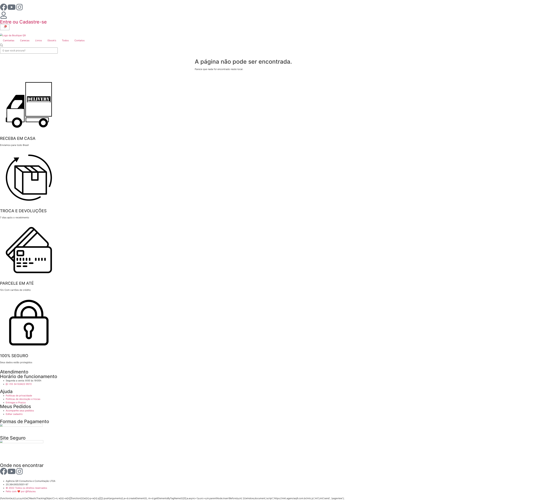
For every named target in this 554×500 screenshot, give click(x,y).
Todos (65, 40)
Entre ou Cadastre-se (23, 22)
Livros (38, 40)
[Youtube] (11, 7)
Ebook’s (52, 40)
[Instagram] (19, 7)
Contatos (79, 40)
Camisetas (8, 40)
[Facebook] (3, 7)
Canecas (24, 40)
